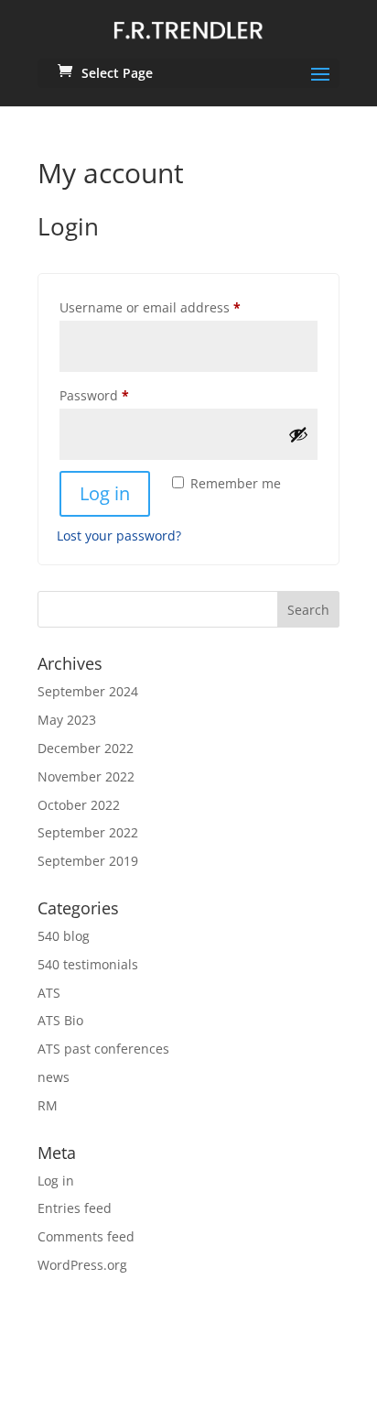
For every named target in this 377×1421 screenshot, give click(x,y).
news (54, 1077)
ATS (49, 992)
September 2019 (88, 860)
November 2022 (86, 776)
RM (48, 1105)
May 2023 (67, 719)
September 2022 (88, 832)
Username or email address (177, 307)
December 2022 (86, 748)
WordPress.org (82, 1264)
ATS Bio (60, 1020)
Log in (105, 493)
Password (122, 395)
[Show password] (298, 434)
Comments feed (86, 1236)
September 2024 (88, 691)
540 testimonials (88, 964)
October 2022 (79, 805)
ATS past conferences (103, 1048)
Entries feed (75, 1208)
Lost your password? (119, 535)
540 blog (64, 936)
